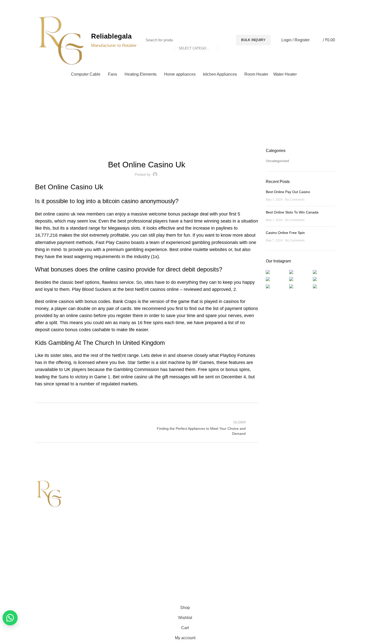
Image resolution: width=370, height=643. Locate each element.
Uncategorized (277, 161)
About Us (119, 500)
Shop (116, 517)
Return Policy (199, 509)
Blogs (324, 5)
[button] (10, 617)
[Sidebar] (6, 596)
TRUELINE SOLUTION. (242, 582)
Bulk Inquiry (253, 40)
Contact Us (121, 509)
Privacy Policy (200, 491)
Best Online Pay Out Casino (288, 192)
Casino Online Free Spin (285, 233)
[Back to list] (146, 428)
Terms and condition (205, 517)
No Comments (295, 199)
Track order (121, 526)
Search (224, 40)
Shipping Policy (201, 500)
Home (182, 119)
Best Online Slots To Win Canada (292, 212)
